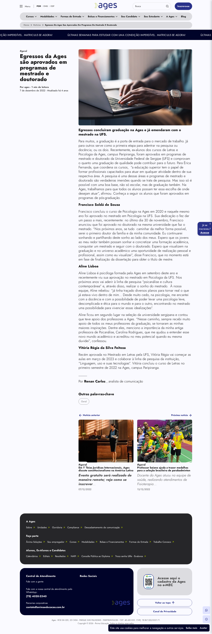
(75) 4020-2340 (36, 596)
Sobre (29, 527)
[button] (206, 610)
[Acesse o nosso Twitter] (108, 583)
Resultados (60, 556)
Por (34, 87)
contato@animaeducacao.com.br (45, 607)
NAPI (73, 556)
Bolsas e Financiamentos (101, 16)
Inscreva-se (183, 6)
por (39, 6)
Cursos (30, 16)
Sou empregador (55, 542)
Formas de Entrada (71, 16)
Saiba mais (191, 628)
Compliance (73, 527)
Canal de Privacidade (164, 611)
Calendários (32, 556)
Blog (183, 16)
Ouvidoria (57, 527)
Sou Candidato (129, 16)
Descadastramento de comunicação (102, 527)
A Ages (170, 16)
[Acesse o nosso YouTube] (120, 583)
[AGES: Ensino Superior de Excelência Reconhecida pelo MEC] (106, 6)
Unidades (42, 527)
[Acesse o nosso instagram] (95, 583)
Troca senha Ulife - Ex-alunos (129, 556)
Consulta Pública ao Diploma (95, 556)
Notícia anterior (91, 415)
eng (45, 6)
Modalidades (47, 16)
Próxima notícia (179, 415)
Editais (46, 556)
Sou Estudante (152, 16)
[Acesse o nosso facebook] (83, 583)
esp (52, 6)
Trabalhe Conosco (162, 542)
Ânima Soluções (34, 542)
